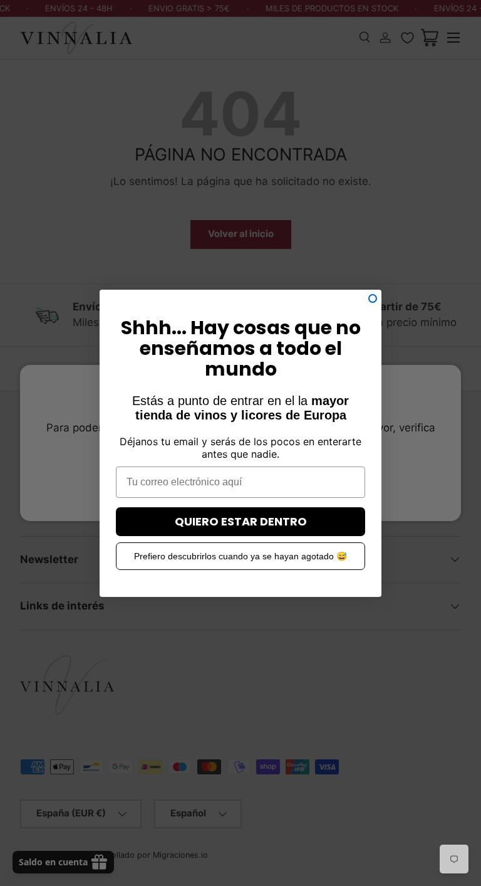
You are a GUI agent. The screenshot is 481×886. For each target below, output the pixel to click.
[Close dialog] (372, 298)
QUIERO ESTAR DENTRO (241, 521)
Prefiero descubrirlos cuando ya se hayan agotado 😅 (240, 556)
